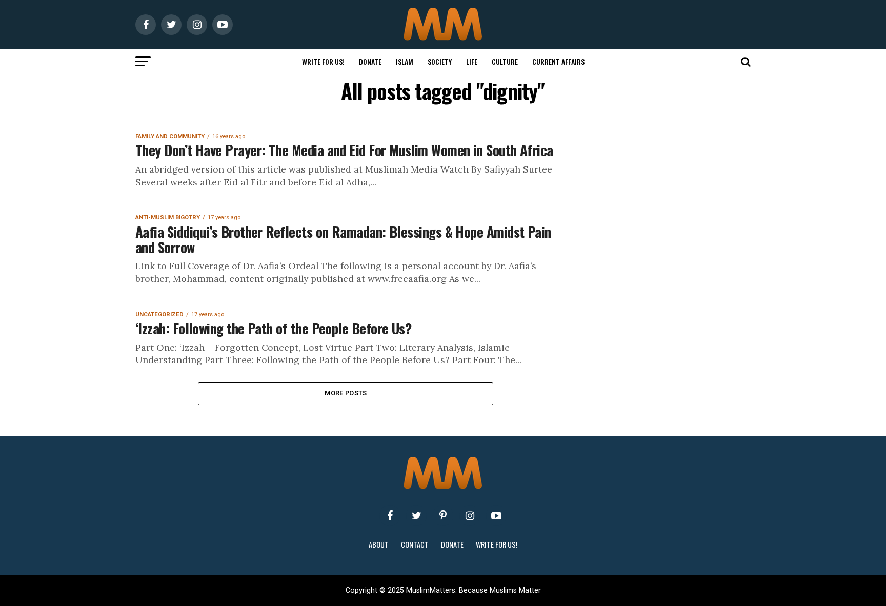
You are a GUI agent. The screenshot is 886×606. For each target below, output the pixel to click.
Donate (370, 61)
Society (440, 61)
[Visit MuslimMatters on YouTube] (496, 515)
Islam (404, 61)
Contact (415, 544)
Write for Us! (323, 61)
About (379, 544)
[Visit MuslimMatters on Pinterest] (443, 515)
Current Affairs (558, 61)
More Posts (346, 393)
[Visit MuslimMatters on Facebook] (389, 515)
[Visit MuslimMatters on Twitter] (416, 515)
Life (471, 61)
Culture (505, 61)
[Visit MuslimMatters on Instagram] (469, 515)
